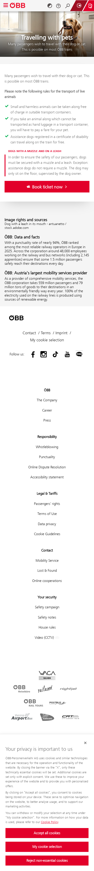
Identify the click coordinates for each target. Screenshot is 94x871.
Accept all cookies (47, 833)
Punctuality (47, 457)
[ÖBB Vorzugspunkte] (79, 5)
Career (47, 410)
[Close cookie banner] (85, 743)
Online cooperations (47, 581)
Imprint (61, 333)
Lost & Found (47, 570)
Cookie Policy (49, 822)
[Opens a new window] (31, 354)
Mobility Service (47, 560)
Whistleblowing (47, 447)
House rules (47, 627)
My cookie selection (47, 846)
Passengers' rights (47, 504)
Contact (29, 333)
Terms (46, 333)
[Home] (18, 5)
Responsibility (47, 436)
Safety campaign (47, 607)
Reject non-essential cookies (47, 860)
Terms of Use (47, 514)
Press (47, 420)
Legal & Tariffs (47, 493)
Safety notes (47, 617)
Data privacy (47, 524)
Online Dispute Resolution (47, 467)
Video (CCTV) (45, 637)
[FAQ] (58, 5)
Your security (47, 597)
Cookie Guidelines (47, 534)
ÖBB (47, 390)
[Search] (67, 5)
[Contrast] (49, 5)
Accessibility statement (47, 477)
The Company (47, 400)
